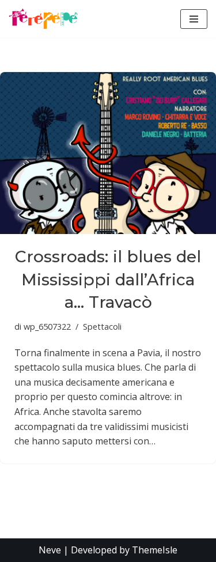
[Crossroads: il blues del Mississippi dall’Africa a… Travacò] (108, 153)
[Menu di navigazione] (193, 19)
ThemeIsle (154, 550)
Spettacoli (102, 326)
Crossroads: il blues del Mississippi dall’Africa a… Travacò (108, 279)
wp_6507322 (47, 326)
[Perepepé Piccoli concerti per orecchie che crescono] (43, 18)
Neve (50, 550)
